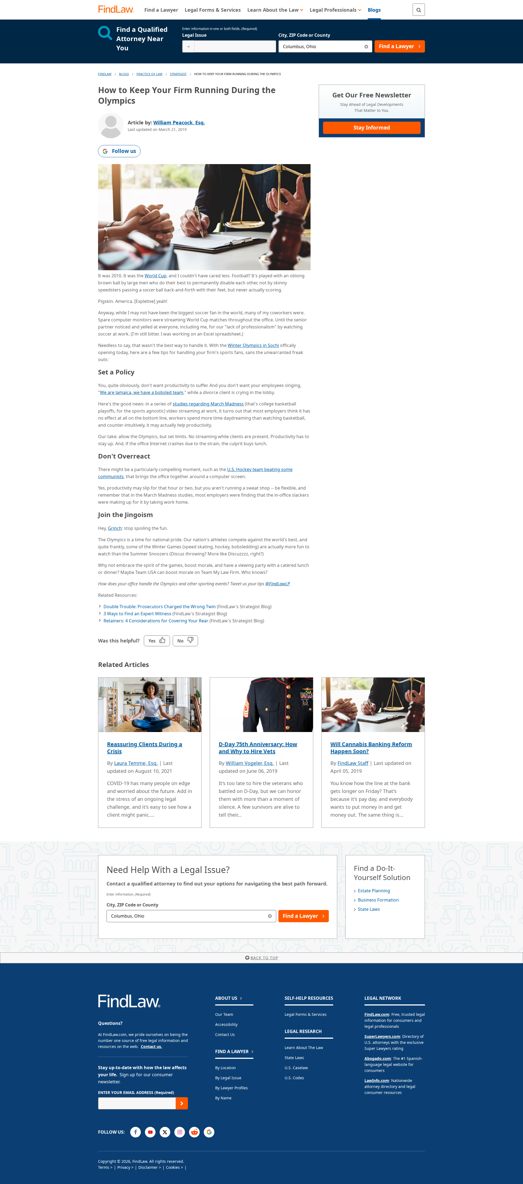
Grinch (115, 528)
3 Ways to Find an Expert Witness (137, 614)
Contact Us (225, 1034)
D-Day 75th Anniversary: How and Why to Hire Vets (258, 747)
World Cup (155, 276)
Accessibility (226, 1024)
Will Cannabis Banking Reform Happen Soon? (371, 747)
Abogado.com (377, 1058)
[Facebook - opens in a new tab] (135, 1132)
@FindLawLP (277, 584)
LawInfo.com (376, 1080)
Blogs (124, 74)
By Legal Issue (228, 1077)
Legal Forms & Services (306, 1014)
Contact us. (151, 1046)
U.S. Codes (294, 1077)
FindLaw (104, 74)
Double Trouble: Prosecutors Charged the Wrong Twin (160, 607)
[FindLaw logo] (118, 9)
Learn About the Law (304, 1047)
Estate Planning (374, 891)
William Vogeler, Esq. (250, 763)
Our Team (224, 1014)
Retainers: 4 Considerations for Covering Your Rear (156, 621)
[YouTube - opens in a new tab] (150, 1132)
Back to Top (264, 957)
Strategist (178, 74)
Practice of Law (149, 74)
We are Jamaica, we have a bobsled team (141, 392)
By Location (225, 1067)
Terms (103, 1167)
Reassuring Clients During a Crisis (144, 747)
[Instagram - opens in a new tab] (179, 1132)
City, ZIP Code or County (304, 35)
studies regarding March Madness (208, 404)
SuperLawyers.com (382, 1036)
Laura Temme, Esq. (136, 763)
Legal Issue (194, 35)
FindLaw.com (376, 1014)
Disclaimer (148, 1167)
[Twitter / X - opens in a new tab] (165, 1132)
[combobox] (229, 46)
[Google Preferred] (209, 1132)
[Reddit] (194, 1132)
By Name (223, 1097)
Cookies (173, 1167)
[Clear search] (366, 46)
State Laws (369, 909)
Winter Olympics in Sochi (253, 345)
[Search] (419, 10)
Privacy (123, 1167)
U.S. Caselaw (296, 1067)
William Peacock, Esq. (179, 122)
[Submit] (182, 1103)
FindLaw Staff (352, 763)
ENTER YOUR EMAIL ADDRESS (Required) (136, 1092)
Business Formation (378, 900)
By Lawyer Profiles (231, 1087)
